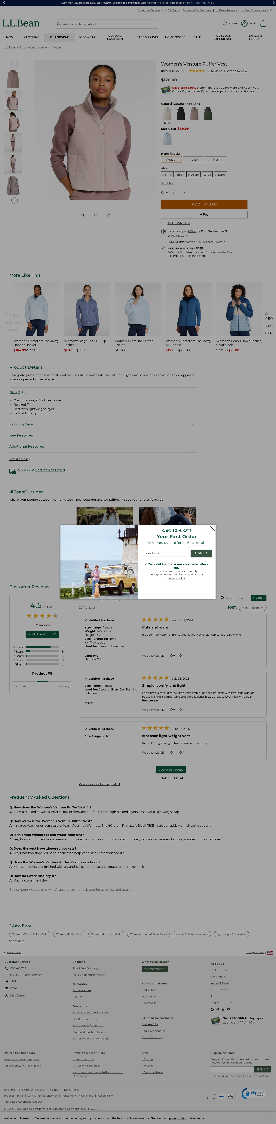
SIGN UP (201, 553)
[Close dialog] (211, 528)
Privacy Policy (176, 577)
